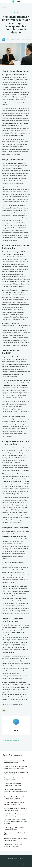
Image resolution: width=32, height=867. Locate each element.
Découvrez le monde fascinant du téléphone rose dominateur (14, 803)
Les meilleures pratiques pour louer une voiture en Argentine (16, 773)
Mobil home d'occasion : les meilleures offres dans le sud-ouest (15, 809)
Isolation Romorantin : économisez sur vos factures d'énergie (15, 815)
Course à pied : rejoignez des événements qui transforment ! (13, 784)
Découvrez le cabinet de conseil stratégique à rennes (13, 779)
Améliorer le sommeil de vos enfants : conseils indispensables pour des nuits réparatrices (15, 821)
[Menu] (18, 1)
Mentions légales (12, 858)
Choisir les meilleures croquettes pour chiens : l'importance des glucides (15, 767)
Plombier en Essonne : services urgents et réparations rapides (15, 839)
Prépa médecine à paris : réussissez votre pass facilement (14, 828)
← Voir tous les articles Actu (10, 740)
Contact (22, 858)
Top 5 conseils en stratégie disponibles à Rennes (16, 834)
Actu (8, 7)
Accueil (4, 7)
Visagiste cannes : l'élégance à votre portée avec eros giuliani (14, 761)
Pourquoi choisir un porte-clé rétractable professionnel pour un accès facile (15, 791)
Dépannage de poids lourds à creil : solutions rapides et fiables (14, 797)
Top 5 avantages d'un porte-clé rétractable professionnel (13, 845)
